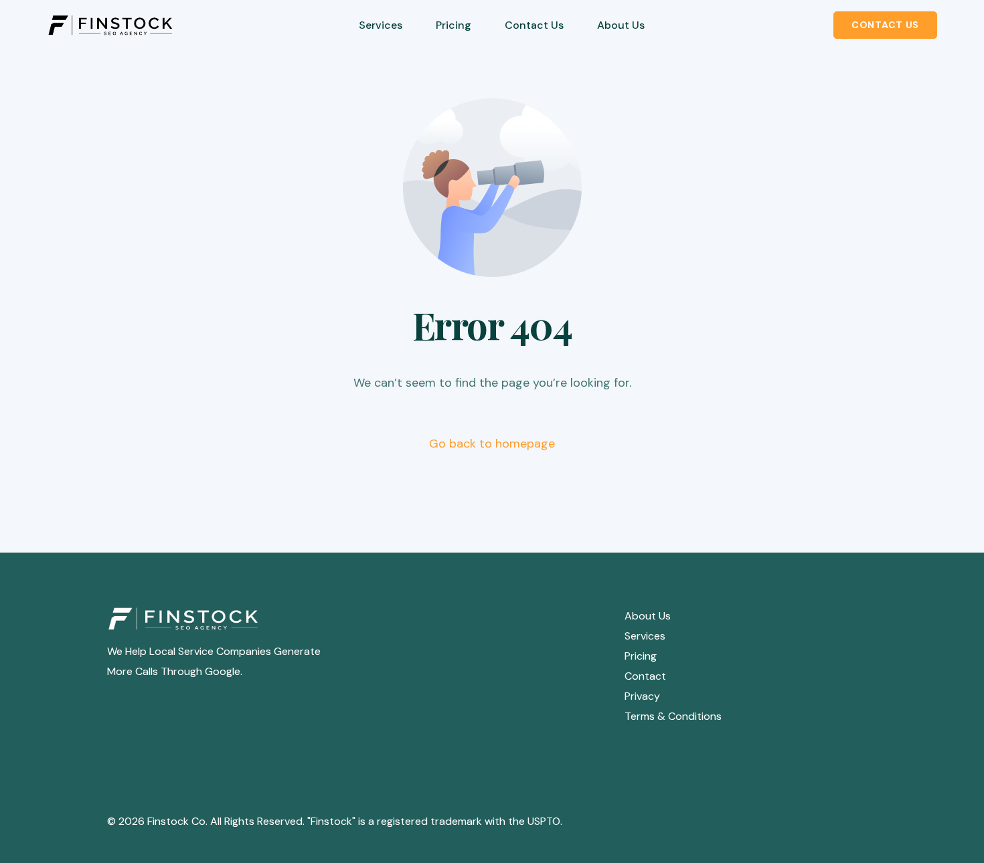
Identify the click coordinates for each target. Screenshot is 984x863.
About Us (648, 616)
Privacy (642, 696)
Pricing (641, 656)
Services (645, 636)
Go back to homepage (492, 444)
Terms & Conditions (673, 716)
